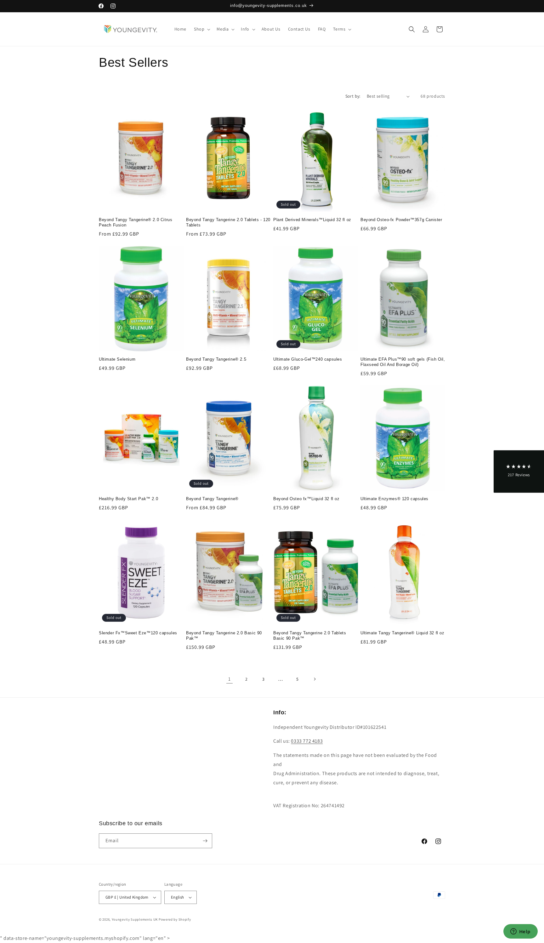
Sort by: (352, 96)
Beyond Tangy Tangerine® (212, 498)
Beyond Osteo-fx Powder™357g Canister (401, 219)
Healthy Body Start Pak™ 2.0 (128, 498)
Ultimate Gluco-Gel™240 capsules (307, 359)
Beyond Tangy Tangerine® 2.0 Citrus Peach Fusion (135, 222)
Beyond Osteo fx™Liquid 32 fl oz (306, 498)
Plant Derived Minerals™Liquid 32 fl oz (312, 219)
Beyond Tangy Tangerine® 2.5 (216, 359)
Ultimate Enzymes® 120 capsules (394, 498)
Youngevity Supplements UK (135, 919)
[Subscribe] (205, 840)
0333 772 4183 (307, 741)
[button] (201, 29)
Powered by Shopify (175, 919)
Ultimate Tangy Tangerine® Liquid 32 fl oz (402, 633)
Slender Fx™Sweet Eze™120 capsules (138, 633)
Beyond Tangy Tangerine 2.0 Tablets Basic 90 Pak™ (309, 636)
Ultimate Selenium (117, 359)
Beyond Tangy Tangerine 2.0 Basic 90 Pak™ (224, 636)
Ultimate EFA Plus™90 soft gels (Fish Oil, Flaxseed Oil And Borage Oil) (402, 362)
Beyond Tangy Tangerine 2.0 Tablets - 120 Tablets (228, 222)
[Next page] (314, 679)
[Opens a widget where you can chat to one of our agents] (520, 932)
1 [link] (229, 679)
